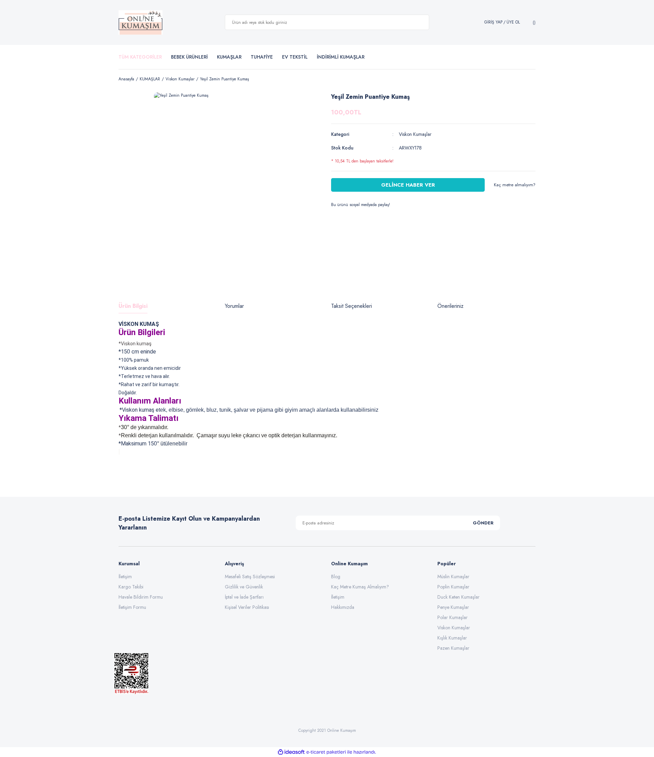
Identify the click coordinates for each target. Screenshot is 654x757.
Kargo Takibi (131, 586)
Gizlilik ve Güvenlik (244, 586)
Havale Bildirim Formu (141, 597)
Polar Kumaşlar (452, 617)
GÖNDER (483, 523)
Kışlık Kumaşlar (452, 637)
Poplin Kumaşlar (453, 586)
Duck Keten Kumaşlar (458, 597)
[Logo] (140, 22)
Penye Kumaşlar (453, 607)
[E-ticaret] (326, 752)
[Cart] (533, 22)
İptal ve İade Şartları (244, 597)
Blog (335, 576)
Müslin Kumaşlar (453, 576)
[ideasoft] (291, 752)
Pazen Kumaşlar (453, 648)
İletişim (125, 576)
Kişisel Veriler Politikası (247, 607)
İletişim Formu (132, 607)
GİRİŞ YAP (493, 22)
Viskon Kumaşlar (415, 134)
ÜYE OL (513, 22)
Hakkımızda (342, 607)
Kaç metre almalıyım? (514, 185)
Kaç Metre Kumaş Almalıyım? (360, 586)
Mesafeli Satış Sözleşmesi (250, 576)
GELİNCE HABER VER (408, 185)
